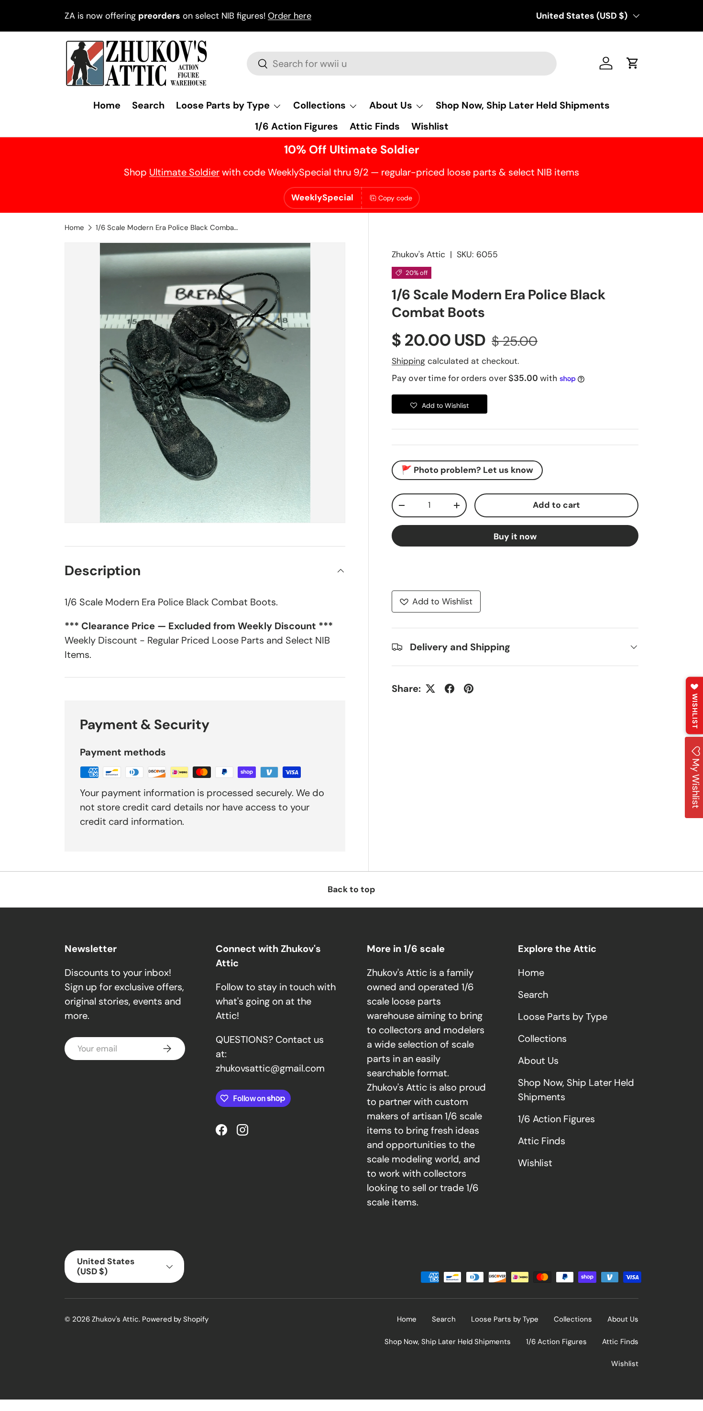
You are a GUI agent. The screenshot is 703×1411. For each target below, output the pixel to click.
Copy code (395, 198)
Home (107, 105)
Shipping (408, 361)
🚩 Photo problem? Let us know (467, 470)
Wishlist (430, 126)
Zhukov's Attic (418, 254)
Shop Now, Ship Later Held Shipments (523, 105)
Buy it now (515, 536)
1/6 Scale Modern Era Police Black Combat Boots (167, 227)
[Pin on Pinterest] (468, 688)
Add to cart (556, 505)
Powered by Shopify (175, 1319)
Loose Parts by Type (223, 105)
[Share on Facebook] (449, 688)
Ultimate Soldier (184, 172)
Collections (319, 105)
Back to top (351, 889)
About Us (390, 105)
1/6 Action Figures (296, 126)
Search (148, 105)
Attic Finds (375, 126)
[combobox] (401, 64)
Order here (289, 16)
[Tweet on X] (430, 688)
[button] (632, 63)
